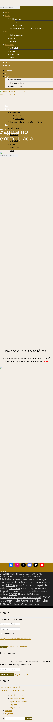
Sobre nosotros (16, 35)
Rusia (2, 601)
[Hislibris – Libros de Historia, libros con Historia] (13, 94)
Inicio (7, 12)
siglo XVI (15, 604)
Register (10, 647)
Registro (8, 76)
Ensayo (3, 582)
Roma (46, 597)
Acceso (7, 73)
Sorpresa (3, 571)
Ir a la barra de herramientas (12, 690)
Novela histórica (26, 594)
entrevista (10, 583)
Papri (45, 361)
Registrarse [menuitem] (10, 713)
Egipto (44, 580)
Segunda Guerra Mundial (27, 600)
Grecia (10, 585)
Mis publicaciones (17, 83)
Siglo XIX (5, 604)
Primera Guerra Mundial (28, 597)
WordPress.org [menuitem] (16, 695)
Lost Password (21, 647)
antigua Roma (22, 577)
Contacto (14, 41)
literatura (44, 591)
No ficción (19, 25)
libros (37, 591)
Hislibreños (9, 44)
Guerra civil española (35, 585)
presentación (7, 597)
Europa (39, 582)
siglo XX (23, 604)
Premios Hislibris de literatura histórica (26, 28)
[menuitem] (29, 718)
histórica (41, 588)
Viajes (31, 604)
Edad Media (7, 579)
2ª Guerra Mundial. (9, 574)
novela (13, 594)
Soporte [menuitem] (13, 704)
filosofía (47, 582)
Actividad (14, 48)
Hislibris (4, 588)
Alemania (36, 574)
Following (8, 70)
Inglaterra (23, 591)
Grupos (13, 51)
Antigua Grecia (8, 576)
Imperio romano (9, 591)
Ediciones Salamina (28, 580)
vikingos (36, 604)
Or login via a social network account (15, 638)
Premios (38, 594)
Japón (31, 591)
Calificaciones (16, 19)
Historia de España (29, 589)
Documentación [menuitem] (17, 698)
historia (14, 588)
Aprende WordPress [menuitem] (18, 701)
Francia (2, 586)
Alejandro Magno (24, 574)
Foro (12, 57)
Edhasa (17, 580)
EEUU (38, 579)
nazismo (4, 594)
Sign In (25, 674)
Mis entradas (15, 80)
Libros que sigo (16, 86)
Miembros (14, 54)
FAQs (12, 38)
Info (6, 32)
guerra (19, 585)
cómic (37, 577)
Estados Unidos (29, 582)
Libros (7, 15)
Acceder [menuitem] (8, 710)
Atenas (30, 577)
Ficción (18, 22)
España (19, 582)
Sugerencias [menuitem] (15, 707)
